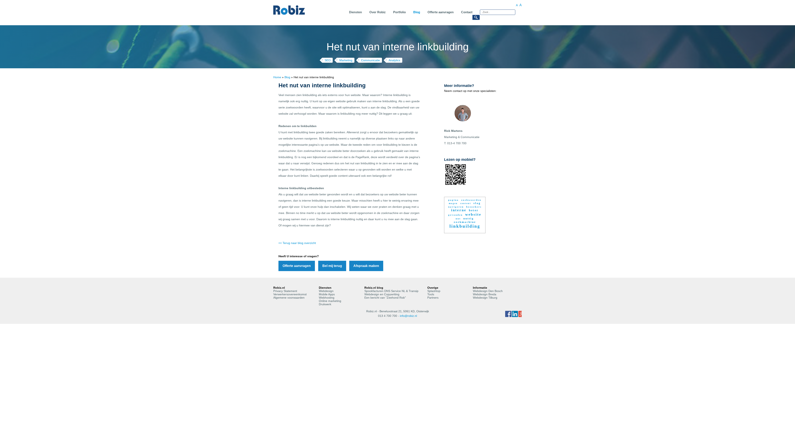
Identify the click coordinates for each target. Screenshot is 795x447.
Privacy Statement (285, 291)
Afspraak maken (366, 266)
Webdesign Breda (484, 294)
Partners (432, 297)
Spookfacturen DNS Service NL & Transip (391, 291)
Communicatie (370, 60)
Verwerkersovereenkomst (290, 294)
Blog (287, 77)
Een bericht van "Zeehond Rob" (385, 297)
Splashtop (433, 291)
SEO (328, 60)
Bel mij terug (332, 266)
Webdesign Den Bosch (488, 291)
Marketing (345, 60)
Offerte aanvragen (297, 266)
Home (277, 77)
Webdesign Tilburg (485, 297)
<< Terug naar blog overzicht (297, 243)
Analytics (394, 60)
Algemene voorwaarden (289, 297)
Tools (430, 294)
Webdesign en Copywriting (381, 294)
